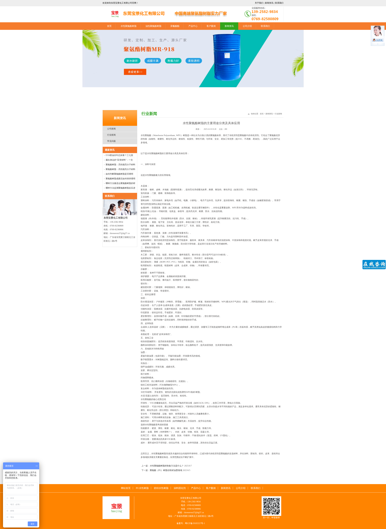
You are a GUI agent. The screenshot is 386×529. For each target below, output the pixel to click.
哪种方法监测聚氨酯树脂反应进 (120, 188)
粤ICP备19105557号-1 (195, 523)
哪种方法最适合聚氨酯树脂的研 (120, 183)
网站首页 (126, 488)
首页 (109, 26)
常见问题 (111, 141)
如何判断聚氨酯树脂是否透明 (119, 174)
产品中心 (193, 26)
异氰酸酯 (174, 26)
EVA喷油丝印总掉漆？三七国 (119, 155)
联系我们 (279, 3)
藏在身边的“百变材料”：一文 (119, 160)
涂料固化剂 (180, 488)
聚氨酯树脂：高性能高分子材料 (120, 164)
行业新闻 (111, 135)
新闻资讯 (269, 3)
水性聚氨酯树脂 (128, 26)
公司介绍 (247, 26)
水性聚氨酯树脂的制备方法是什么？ (167, 466)
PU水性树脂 (142, 488)
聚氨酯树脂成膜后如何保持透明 (120, 178)
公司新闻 (111, 129)
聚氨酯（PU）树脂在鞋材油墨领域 (166, 470)
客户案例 (211, 26)
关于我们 (259, 3)
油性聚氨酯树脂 (153, 26)
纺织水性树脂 (161, 488)
